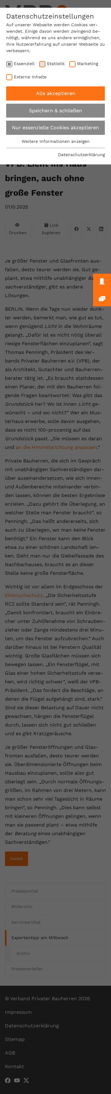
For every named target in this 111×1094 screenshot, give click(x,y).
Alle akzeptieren (55, 93)
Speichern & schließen (55, 111)
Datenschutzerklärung (81, 154)
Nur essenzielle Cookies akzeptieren (55, 128)
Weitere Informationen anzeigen (56, 141)
